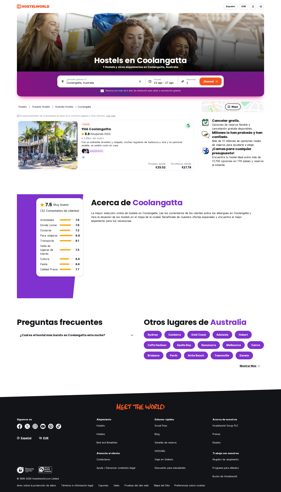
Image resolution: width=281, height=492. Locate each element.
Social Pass (161, 425)
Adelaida (222, 334)
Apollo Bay (184, 345)
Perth (173, 355)
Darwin (244, 355)
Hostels (101, 425)
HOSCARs (160, 451)
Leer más (111, 116)
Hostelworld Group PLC (225, 425)
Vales (117, 485)
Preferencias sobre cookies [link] (189, 485)
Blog (157, 434)
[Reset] (140, 81)
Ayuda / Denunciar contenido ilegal (116, 467)
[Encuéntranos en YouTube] (43, 426)
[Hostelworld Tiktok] (58, 426)
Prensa (216, 434)
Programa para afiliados (226, 467)
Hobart (243, 334)
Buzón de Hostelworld (225, 476)
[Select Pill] (253, 6)
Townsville (221, 355)
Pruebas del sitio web (137, 485)
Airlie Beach (196, 355)
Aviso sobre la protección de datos (36, 485)
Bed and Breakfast (107, 442)
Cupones (103, 485)
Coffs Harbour (157, 345)
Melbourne (233, 345)
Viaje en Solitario (164, 459)
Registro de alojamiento (226, 459)
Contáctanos (103, 459)
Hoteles (101, 434)
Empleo (217, 442)
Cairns (255, 345)
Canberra (174, 334)
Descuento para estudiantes (170, 467)
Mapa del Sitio (162, 485)
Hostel (86, 124)
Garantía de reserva (166, 442)
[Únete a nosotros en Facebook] (19, 426)
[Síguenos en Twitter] (27, 426)
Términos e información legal (77, 485)
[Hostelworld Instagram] (35, 426)
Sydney (153, 334)
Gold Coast (198, 334)
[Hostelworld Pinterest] (50, 426)
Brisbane (154, 355)
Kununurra (208, 345)
